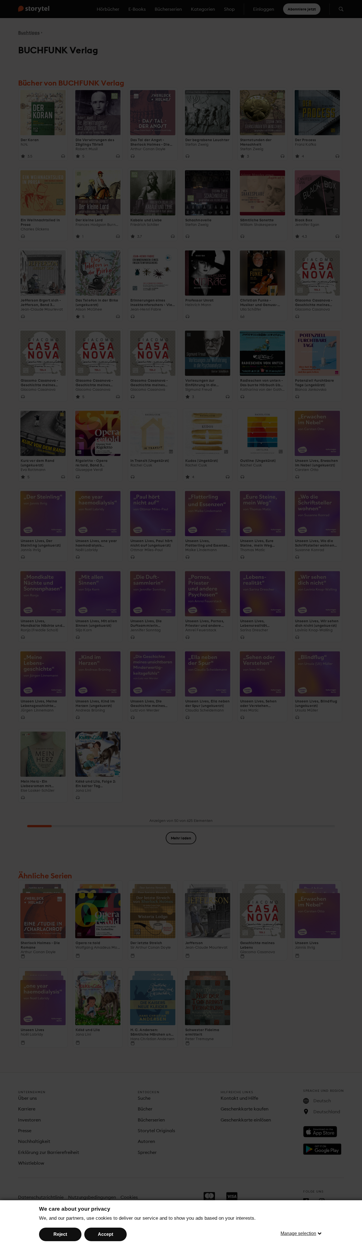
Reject (60, 1234)
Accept (105, 1234)
